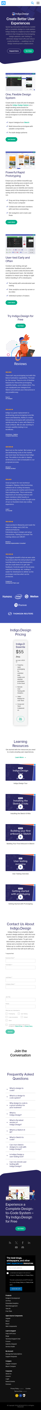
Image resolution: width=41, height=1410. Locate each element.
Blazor (8, 1321)
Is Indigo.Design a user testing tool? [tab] (17, 1155)
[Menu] (38, 2)
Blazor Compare (11, 1366)
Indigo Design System (21, 105)
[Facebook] (23, 1243)
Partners (8, 1384)
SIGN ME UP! (16, 1289)
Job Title (8, 997)
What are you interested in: (13, 1010)
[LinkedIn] (29, 1243)
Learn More (11, 222)
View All (8, 1308)
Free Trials (9, 1311)
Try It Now (29, 51)
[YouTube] (16, 1247)
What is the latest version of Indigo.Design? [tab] (16, 1122)
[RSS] (10, 1243)
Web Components (11, 1326)
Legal (7, 1379)
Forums (8, 1341)
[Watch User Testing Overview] (20, 863)
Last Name (8, 977)
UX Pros (8, 1301)
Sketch (26, 122)
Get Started (11, 139)
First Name (8, 964)
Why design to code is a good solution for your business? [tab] (18, 1105)
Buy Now (20, 719)
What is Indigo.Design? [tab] (16, 1114)
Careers (8, 1376)
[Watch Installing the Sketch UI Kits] (20, 802)
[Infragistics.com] (11, 3)
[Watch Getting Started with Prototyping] (20, 893)
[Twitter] (16, 1243)
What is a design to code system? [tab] (17, 1096)
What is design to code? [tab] (16, 1089)
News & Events (10, 1381)
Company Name (10, 984)
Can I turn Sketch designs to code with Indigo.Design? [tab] (18, 1147)
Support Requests (11, 1356)
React (7, 1323)
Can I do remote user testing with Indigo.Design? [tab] (18, 1164)
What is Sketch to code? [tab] (17, 1138)
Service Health (10, 1346)
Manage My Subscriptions (14, 1354)
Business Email (10, 958)
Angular (8, 1318)
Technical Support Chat (13, 1339)
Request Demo (14, 51)
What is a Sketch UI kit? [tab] (17, 1131)
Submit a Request (11, 1344)
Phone (7, 1003)
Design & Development (13, 1298)
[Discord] (23, 1247)
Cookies (28, 1388)
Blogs (7, 1336)
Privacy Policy (28, 1026)
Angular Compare (11, 1364)
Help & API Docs (11, 1333)
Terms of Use (18, 1026)
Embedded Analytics (12, 1303)
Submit (10, 1031)
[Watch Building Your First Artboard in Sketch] (20, 832)
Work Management (12, 1306)
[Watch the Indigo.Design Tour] (20, 772)
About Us (8, 1374)
